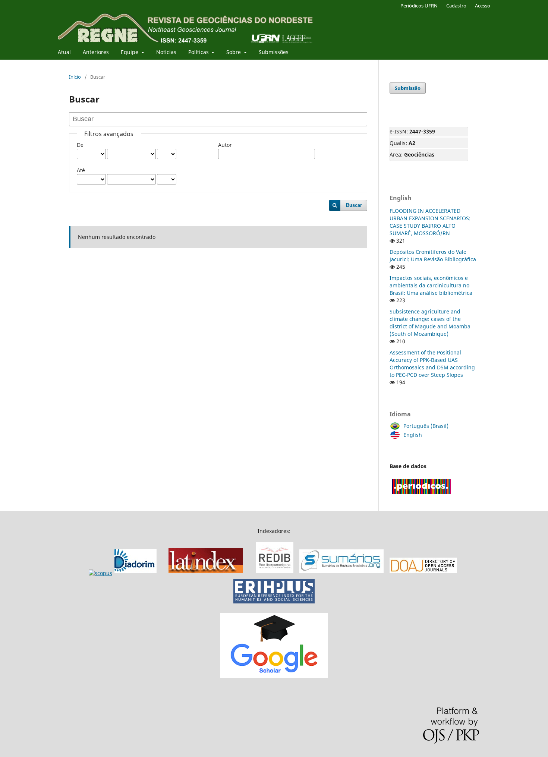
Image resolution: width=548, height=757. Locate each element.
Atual (64, 52)
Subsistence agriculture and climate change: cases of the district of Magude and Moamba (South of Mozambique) (430, 322)
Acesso (482, 5)
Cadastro (456, 5)
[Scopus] (124, 573)
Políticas (199, 52)
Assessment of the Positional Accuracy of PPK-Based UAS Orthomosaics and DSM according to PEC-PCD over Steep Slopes (432, 363)
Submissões (274, 52)
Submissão (408, 88)
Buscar (354, 205)
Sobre (234, 52)
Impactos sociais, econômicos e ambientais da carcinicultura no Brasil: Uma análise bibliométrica (431, 285)
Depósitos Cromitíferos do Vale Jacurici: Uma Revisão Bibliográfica (433, 255)
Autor (225, 144)
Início (75, 76)
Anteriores (96, 52)
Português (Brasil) (425, 425)
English (412, 434)
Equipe (130, 52)
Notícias (166, 52)
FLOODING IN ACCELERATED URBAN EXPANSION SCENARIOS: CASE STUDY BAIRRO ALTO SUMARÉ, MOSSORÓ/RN (430, 222)
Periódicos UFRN (419, 5)
